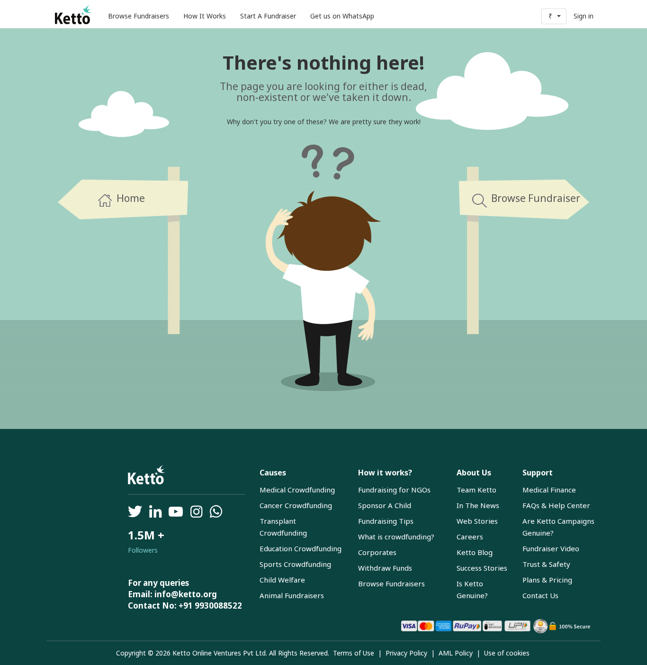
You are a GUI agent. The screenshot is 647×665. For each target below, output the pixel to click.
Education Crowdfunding (300, 548)
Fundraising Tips (385, 521)
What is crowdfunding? (396, 536)
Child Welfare (282, 579)
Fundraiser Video (550, 548)
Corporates (377, 552)
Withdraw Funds (385, 568)
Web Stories (477, 521)
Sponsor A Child (384, 505)
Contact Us (540, 595)
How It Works (204, 15)
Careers (470, 536)
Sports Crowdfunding (295, 564)
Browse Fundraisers (138, 15)
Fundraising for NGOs (394, 489)
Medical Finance (549, 489)
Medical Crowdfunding (297, 489)
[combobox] (553, 16)
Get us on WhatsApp (342, 15)
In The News (478, 505)
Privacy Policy (406, 652)
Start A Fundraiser (268, 15)
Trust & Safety (546, 564)
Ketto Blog (475, 552)
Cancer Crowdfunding (296, 505)
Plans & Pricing (547, 579)
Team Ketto (476, 489)
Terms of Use (353, 652)
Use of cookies (506, 652)
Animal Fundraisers (292, 595)
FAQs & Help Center (556, 505)
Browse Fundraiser (535, 198)
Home (131, 198)
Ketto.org (73, 14)
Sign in (583, 15)
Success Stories (482, 568)
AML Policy (456, 652)
